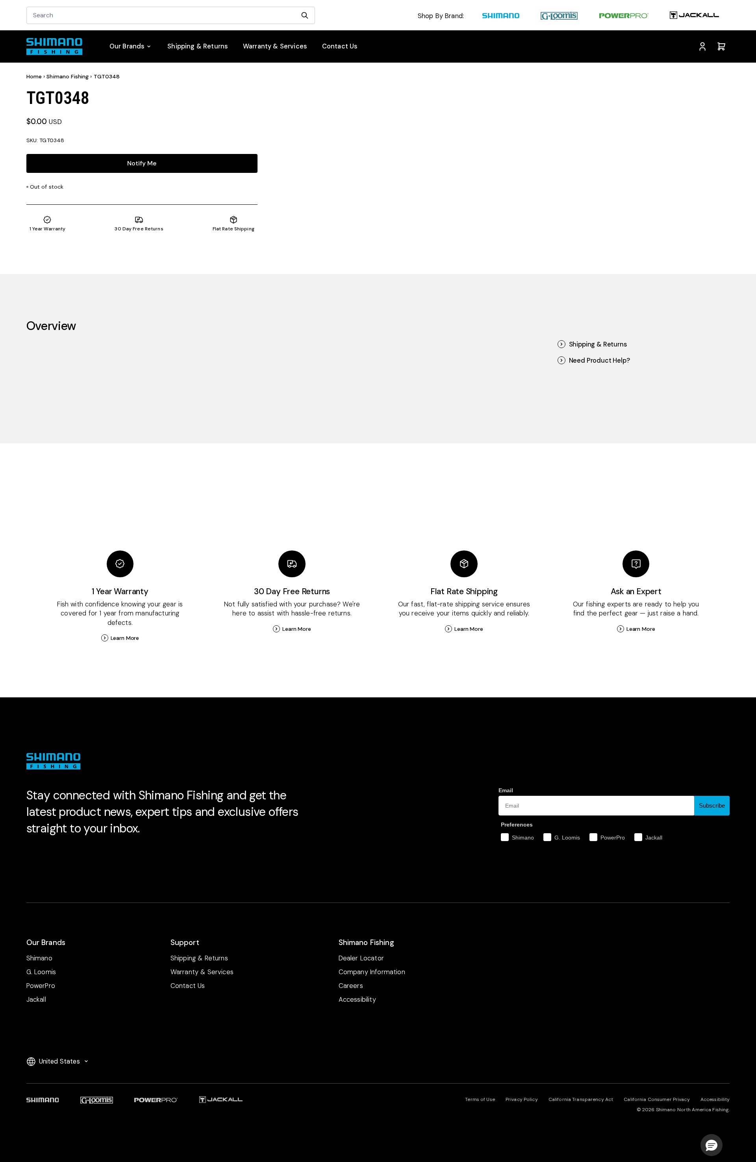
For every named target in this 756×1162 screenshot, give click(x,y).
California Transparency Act (580, 1099)
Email (505, 790)
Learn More (125, 637)
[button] (711, 1145)
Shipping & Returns (598, 344)
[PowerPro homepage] (623, 16)
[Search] (305, 15)
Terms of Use (480, 1099)
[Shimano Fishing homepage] (58, 46)
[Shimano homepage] (501, 16)
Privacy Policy (522, 1099)
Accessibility (715, 1099)
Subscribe (712, 805)
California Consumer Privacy (656, 1099)
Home (34, 76)
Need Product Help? (599, 360)
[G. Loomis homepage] (559, 16)
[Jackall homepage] (694, 16)
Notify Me (141, 163)
